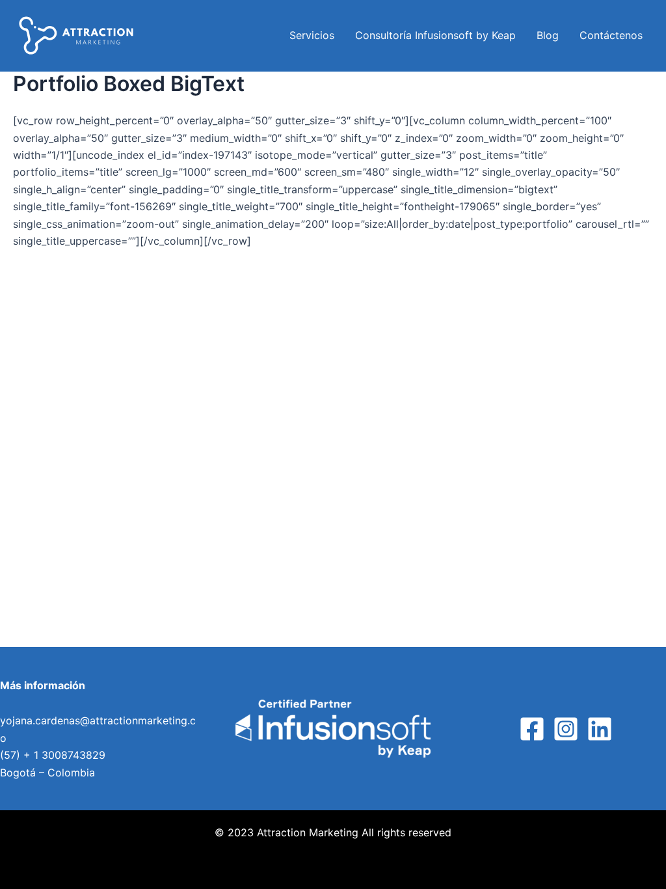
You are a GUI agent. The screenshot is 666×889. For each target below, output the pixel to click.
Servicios (311, 35)
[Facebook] (532, 729)
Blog (548, 35)
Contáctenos (611, 35)
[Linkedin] (600, 729)
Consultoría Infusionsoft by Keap (435, 35)
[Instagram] (566, 729)
